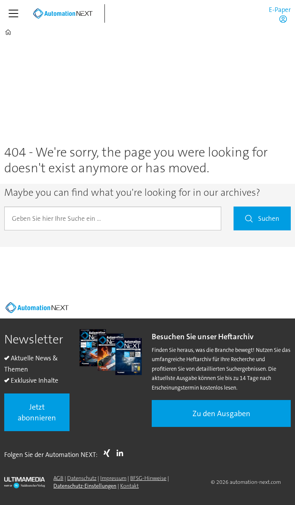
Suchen (268, 218)
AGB (58, 478)
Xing (108, 453)
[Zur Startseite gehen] (62, 13)
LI (122, 453)
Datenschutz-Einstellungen (84, 485)
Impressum (113, 478)
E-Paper (280, 9)
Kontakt (129, 485)
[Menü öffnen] (13, 13)
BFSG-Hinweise (148, 478)
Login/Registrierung (285, 19)
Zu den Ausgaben (221, 413)
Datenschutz (81, 478)
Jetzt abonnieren (37, 412)
